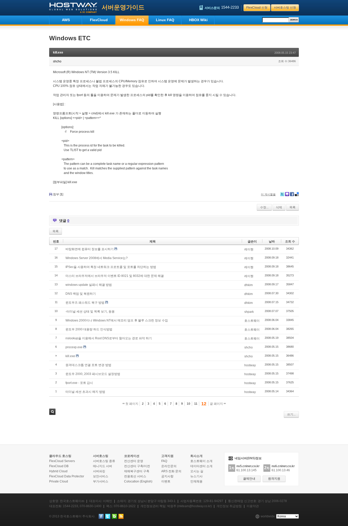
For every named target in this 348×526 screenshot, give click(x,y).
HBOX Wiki (198, 20)
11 (195, 404)
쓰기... (291, 414)
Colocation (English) (138, 481)
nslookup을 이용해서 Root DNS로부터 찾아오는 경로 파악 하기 (108, 338)
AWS (66, 20)
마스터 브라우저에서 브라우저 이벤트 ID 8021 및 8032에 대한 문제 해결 (114, 276)
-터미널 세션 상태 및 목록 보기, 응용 (90, 311)
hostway (250, 365)
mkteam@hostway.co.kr (194, 506)
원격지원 (274, 478)
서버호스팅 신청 (285, 7)
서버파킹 (99, 471)
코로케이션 (131, 456)
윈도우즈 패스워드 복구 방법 (84, 302)
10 (188, 404)
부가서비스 (100, 481)
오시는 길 (196, 471)
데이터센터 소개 (201, 466)
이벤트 (165, 481)
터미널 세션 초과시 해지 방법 (85, 392)
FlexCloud (99, 20)
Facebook (292, 194)
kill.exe (58, 52)
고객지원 (167, 456)
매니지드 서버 (102, 466)
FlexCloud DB (59, 466)
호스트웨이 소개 (201, 461)
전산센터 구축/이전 (137, 466)
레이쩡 (248, 249)
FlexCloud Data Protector (66, 476)
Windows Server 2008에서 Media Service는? (96, 258)
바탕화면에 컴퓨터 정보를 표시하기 (89, 249)
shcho (248, 347)
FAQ (164, 461)
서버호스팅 (100, 456)
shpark (249, 312)
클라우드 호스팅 (60, 456)
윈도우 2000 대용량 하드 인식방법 (88, 329)
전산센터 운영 (133, 461)
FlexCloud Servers (62, 461)
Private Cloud (58, 481)
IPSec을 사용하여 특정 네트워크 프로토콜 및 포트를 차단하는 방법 (110, 267)
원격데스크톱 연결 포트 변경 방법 (88, 365)
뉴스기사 (196, 476)
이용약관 (253, 506)
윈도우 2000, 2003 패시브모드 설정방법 (92, 374)
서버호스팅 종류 (104, 461)
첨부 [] (58, 194)
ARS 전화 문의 (171, 471)
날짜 (272, 241)
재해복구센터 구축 (136, 471)
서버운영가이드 (123, 7)
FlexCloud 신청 (256, 7)
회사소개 (196, 456)
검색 (52, 412)
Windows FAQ (132, 20)
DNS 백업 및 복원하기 (80, 293)
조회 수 (290, 241)
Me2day (287, 194)
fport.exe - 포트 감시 (79, 383)
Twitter (282, 194)
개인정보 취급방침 (229, 506)
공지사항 (167, 476)
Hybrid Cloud (58, 471)
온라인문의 (169, 466)
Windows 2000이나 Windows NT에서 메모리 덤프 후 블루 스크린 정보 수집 (116, 320)
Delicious (297, 194)
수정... (264, 207)
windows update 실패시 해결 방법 (88, 285)
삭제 (279, 207)
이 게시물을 (268, 194)
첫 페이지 (131, 404)
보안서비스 (100, 476)
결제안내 (249, 478)
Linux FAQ (165, 20)
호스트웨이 (252, 320)
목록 (292, 207)
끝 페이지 (217, 404)
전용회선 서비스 (135, 476)
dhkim (248, 285)
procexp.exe (74, 347)
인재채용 (196, 481)
